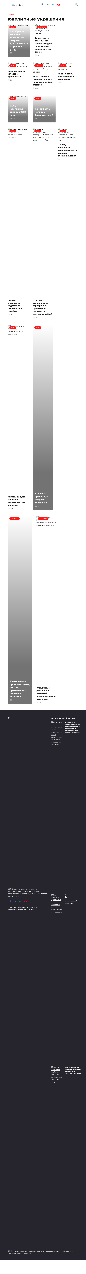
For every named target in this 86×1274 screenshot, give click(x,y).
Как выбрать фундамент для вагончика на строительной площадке (71, 899)
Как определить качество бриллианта (17, 74)
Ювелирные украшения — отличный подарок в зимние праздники (46, 693)
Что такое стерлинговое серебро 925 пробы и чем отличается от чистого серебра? (42, 307)
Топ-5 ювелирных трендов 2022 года (18, 110)
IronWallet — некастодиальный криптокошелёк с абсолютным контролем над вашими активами (72, 728)
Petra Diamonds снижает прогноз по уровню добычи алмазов (43, 80)
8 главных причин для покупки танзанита (41, 498)
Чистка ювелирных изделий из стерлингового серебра (16, 306)
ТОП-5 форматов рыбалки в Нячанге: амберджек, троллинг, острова (73, 1070)
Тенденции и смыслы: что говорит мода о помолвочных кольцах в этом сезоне (43, 45)
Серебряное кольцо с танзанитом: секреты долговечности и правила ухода (19, 40)
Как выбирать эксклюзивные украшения (66, 76)
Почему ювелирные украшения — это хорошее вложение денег (67, 150)
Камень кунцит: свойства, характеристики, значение (17, 501)
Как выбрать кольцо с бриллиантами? (44, 112)
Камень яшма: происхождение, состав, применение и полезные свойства (20, 689)
